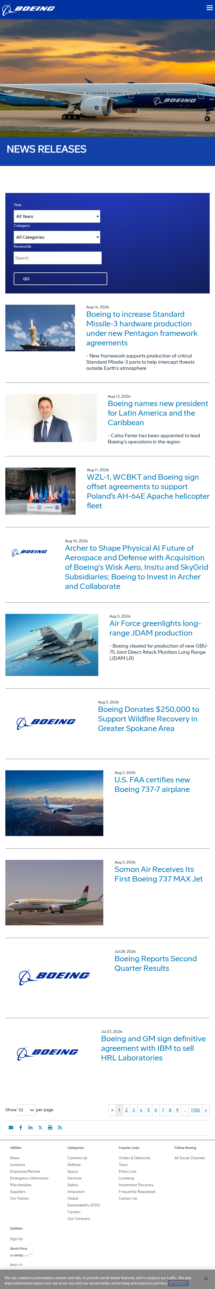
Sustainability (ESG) (83, 1205)
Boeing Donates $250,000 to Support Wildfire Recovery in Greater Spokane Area (148, 719)
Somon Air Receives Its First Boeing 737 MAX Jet (158, 874)
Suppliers (17, 1192)
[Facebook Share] (21, 1127)
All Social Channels (189, 1158)
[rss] (60, 1127)
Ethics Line (127, 1171)
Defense (74, 1165)
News (14, 1158)
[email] (11, 1127)
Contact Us (128, 1198)
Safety (72, 1185)
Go (26, 279)
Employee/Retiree (25, 1171)
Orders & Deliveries (134, 1158)
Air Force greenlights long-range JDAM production (155, 628)
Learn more (178, 1283)
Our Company (78, 1219)
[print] (50, 1127)
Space (72, 1171)
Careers (73, 1212)
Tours (123, 1165)
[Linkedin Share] (30, 1127)
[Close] (206, 1278)
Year (18, 204)
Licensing (126, 1178)
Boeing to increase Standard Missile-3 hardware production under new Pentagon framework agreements (142, 328)
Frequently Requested (137, 1192)
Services (74, 1178)
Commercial (77, 1158)
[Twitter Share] (40, 1127)
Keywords (22, 246)
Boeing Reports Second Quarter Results (155, 963)
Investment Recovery (136, 1185)
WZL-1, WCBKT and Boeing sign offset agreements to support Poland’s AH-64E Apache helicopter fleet (148, 491)
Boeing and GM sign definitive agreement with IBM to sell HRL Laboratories (153, 1048)
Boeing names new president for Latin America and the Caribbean (158, 413)
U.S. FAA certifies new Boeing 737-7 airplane (152, 784)
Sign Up (16, 1239)
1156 (195, 1110)
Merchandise (20, 1185)
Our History (19, 1198)
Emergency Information (29, 1178)
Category (22, 225)
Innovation (76, 1192)
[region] (107, 1279)
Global (72, 1198)
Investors (17, 1165)
